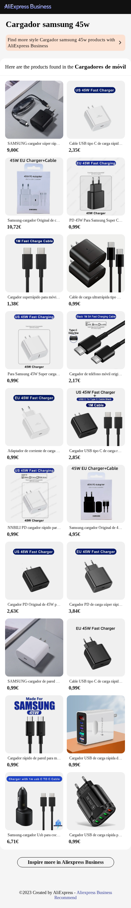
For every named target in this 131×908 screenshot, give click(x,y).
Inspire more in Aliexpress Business (66, 862)
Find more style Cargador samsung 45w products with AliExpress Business (61, 43)
